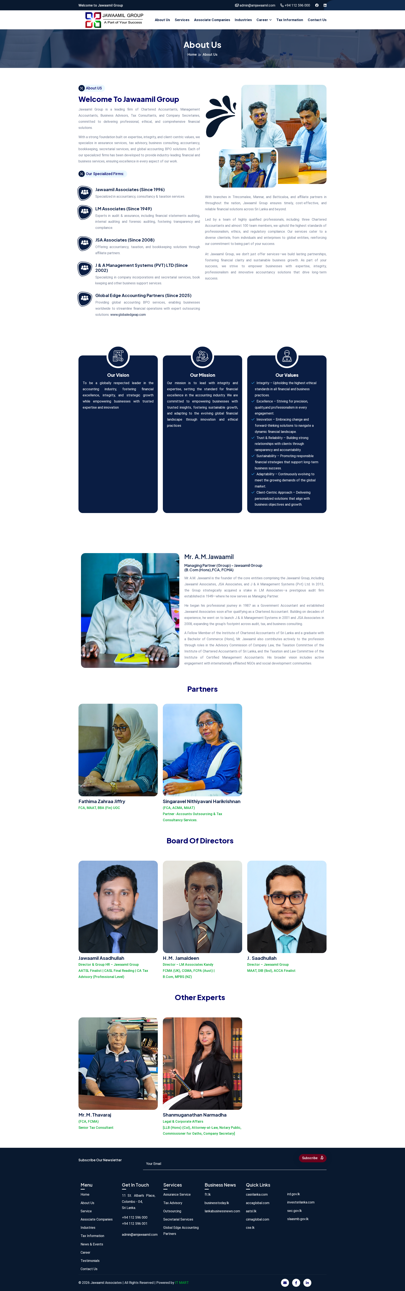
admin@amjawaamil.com (257, 5)
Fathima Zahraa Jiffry (101, 801)
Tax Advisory (172, 1203)
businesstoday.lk (217, 1203)
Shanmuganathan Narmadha (195, 1114)
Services (182, 20)
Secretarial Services (178, 1219)
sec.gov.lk (294, 1211)
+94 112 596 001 (134, 1224)
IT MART (182, 1283)
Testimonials (90, 1261)
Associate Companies (212, 20)
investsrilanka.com (301, 1202)
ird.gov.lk (293, 1194)
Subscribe (310, 1158)
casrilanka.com (257, 1194)
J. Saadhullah (262, 958)
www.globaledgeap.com (128, 315)
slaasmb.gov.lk (298, 1219)
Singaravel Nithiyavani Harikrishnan (201, 801)
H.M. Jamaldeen (181, 958)
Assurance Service (177, 1194)
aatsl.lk (251, 1211)
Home (192, 55)
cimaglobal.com (257, 1219)
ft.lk (208, 1194)
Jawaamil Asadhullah (101, 958)
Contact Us (317, 20)
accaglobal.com (257, 1203)
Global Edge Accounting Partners (181, 1231)
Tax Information (289, 20)
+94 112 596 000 (297, 5)
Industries (243, 20)
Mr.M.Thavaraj (94, 1114)
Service (86, 1211)
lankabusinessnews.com (222, 1211)
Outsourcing (172, 1211)
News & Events (92, 1244)
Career (262, 20)
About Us (162, 20)
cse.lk (250, 1228)
